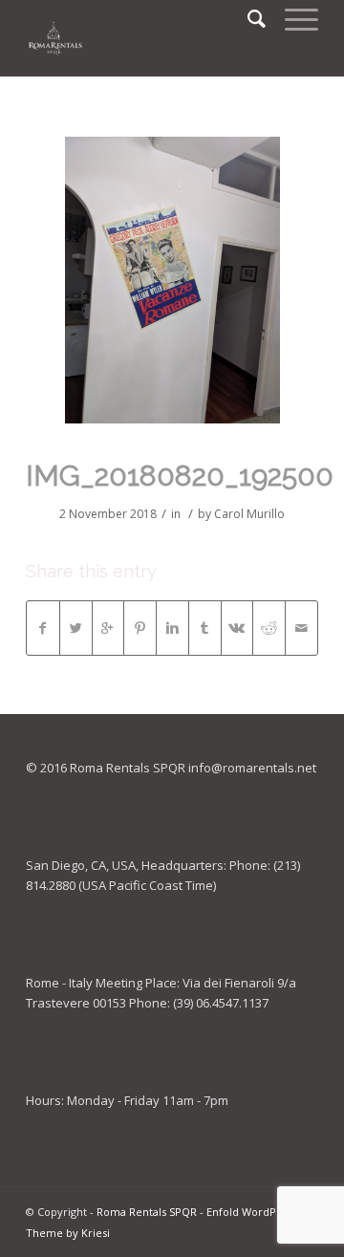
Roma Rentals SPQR (147, 1211)
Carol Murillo (249, 514)
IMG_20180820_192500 (179, 475)
